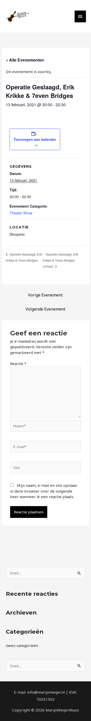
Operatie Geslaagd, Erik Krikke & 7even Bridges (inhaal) (60, 260)
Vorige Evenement (45, 295)
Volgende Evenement (45, 309)
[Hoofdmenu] (80, 16)
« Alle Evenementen (25, 60)
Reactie (18, 363)
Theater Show (21, 212)
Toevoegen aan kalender (35, 139)
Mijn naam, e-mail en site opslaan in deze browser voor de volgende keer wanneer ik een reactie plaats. (43, 491)
